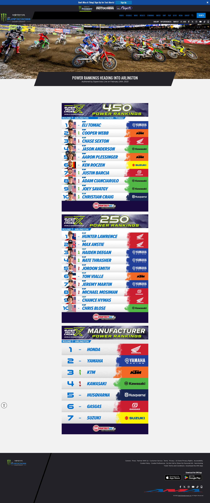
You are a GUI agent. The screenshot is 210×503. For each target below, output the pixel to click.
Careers (128, 461)
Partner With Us (143, 461)
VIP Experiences (166, 22)
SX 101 (175, 15)
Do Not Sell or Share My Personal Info (179, 463)
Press (134, 461)
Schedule (129, 15)
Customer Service (156, 461)
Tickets (201, 15)
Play (169, 15)
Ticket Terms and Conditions (174, 466)
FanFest (176, 22)
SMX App (156, 22)
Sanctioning (198, 463)
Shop (164, 15)
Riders (121, 15)
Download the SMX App (194, 466)
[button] (105, 2)
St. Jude (183, 22)
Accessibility (198, 461)
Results (142, 15)
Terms (166, 461)
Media (180, 15)
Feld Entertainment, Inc (184, 495)
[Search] (192, 15)
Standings (150, 15)
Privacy (171, 461)
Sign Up (123, 2)
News (136, 15)
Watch (158, 15)
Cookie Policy (145, 463)
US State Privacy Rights (184, 461)
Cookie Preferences (158, 463)
